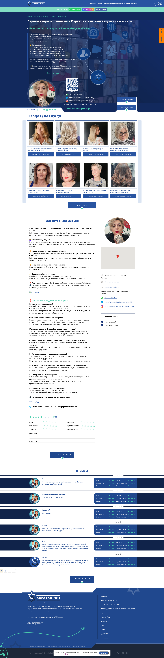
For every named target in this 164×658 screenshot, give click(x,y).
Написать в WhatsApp (96, 154)
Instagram (89, 9)
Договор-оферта (79, 646)
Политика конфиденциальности (59, 646)
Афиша (103, 629)
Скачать (72, 92)
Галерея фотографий (95, 3)
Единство (104, 634)
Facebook (102, 9)
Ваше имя (33, 433)
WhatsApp (76, 9)
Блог (102, 625)
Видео (128, 3)
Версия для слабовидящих (160, 3)
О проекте (105, 621)
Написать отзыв (82, 578)
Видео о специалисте (127, 99)
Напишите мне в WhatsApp (41, 154)
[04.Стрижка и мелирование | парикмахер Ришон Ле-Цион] (123, 133)
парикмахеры (84, 109)
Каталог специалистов (110, 604)
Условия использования (37, 646)
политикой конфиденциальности (66, 654)
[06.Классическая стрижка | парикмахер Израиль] (68, 175)
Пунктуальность (73, 426)
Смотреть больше (53, 73)
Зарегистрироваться (109, 613)
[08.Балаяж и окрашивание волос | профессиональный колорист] (123, 175)
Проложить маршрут (112, 282)
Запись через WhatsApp (123, 154)
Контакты (104, 638)
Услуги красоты (72, 109)
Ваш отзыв (33, 441)
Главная (104, 596)
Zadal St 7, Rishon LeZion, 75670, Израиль (81, 105)
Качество (70, 422)
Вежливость (34, 426)
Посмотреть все (82, 205)
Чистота (32, 429)
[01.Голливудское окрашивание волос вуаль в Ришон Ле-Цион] (40, 133)
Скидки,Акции (106, 617)
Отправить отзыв (62, 454)
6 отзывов (31, 110)
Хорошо (103, 653)
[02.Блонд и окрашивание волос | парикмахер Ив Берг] (68, 133)
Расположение (72, 429)
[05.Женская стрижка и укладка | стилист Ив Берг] (40, 175)
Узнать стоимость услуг (68, 154)
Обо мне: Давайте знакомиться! (114, 3)
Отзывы (134, 3)
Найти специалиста (109, 600)
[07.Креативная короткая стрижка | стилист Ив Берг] (95, 175)
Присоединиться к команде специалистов (118, 609)
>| (14, 571)
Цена (31, 422)
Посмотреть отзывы (126, 107)
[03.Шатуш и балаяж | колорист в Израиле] (95, 133)
